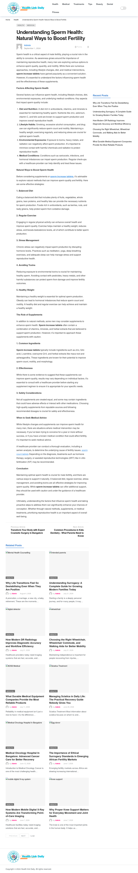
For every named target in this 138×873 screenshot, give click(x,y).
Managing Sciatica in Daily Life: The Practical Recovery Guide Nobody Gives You (67, 700)
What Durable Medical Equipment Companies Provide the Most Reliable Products (25, 700)
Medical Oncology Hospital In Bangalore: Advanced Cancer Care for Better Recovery (22, 756)
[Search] (130, 8)
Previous (13, 836)
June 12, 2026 (25, 763)
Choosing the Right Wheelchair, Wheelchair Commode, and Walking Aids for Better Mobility (67, 643)
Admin (27, 45)
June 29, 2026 (68, 707)
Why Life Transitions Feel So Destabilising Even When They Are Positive (23, 586)
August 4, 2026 (25, 593)
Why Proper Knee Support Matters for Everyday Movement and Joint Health (69, 813)
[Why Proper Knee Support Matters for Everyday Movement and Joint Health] (69, 792)
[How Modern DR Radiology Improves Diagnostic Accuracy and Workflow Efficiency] (25, 622)
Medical (31, 25)
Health (21, 25)
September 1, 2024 (32, 48)
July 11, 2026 (25, 707)
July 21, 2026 (68, 593)
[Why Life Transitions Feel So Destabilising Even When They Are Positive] (25, 565)
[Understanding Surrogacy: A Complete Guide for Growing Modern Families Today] (69, 565)
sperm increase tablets (61, 176)
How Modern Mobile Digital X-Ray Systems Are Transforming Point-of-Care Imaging (25, 813)
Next (23, 836)
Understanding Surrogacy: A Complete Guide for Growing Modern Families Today (65, 586)
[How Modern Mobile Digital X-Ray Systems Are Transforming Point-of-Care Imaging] (25, 792)
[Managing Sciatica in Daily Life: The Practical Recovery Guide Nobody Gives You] (69, 678)
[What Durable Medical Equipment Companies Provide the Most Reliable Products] (25, 678)
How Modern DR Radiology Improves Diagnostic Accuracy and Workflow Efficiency (23, 643)
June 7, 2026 (68, 763)
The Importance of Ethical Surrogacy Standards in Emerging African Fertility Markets (68, 756)
